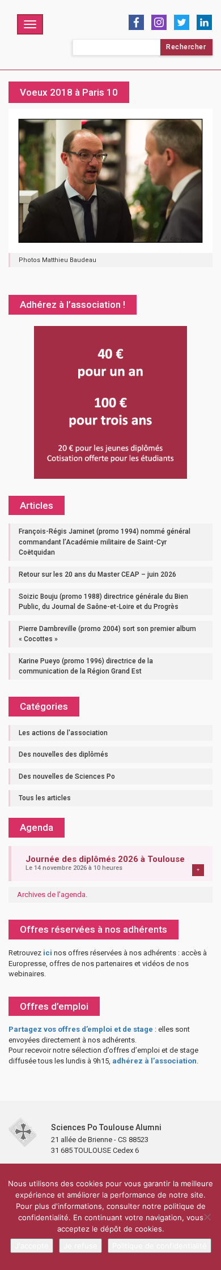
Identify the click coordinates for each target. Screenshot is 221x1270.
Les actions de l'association (63, 733)
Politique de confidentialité (159, 1245)
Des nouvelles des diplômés (63, 754)
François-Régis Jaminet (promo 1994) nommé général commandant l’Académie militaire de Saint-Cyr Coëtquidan (104, 541)
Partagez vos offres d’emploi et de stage (80, 1029)
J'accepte (32, 1245)
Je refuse (80, 1245)
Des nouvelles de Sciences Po (67, 776)
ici (47, 953)
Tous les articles (45, 798)
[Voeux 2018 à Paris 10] (110, 180)
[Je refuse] (206, 1216)
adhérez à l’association (154, 1061)
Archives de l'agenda (51, 894)
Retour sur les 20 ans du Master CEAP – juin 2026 (97, 574)
